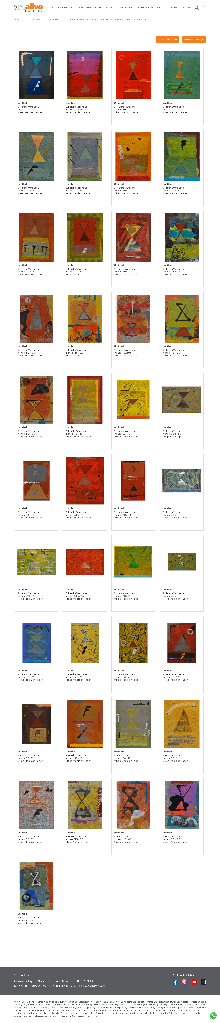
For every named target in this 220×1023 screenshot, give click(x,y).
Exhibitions (34, 19)
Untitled (22, 103)
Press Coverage (194, 39)
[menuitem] (50, 8)
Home (17, 19)
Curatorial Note (167, 39)
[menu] (114, 8)
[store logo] (28, 7)
